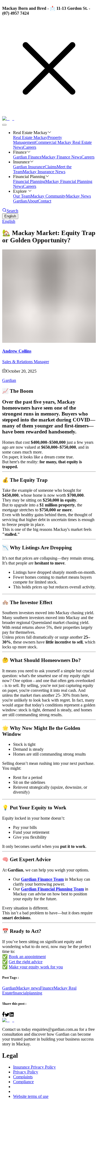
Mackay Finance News (61, 157)
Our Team (21, 196)
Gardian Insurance (29, 166)
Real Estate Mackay (30, 137)
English (10, 216)
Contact (44, 201)
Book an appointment (27, 956)
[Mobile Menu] (4, 125)
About (32, 201)
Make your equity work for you (36, 967)
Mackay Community (48, 196)
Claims (51, 166)
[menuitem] (49, 221)
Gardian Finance (27, 157)
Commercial (46, 142)
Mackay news (28, 988)
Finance (47, 988)
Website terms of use (30, 1096)
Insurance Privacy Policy (34, 1067)
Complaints (23, 1077)
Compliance (23, 1081)
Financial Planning (29, 181)
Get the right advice (25, 961)
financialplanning (27, 993)
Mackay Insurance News (44, 171)
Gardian (9, 380)
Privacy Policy (25, 1072)
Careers (29, 147)
